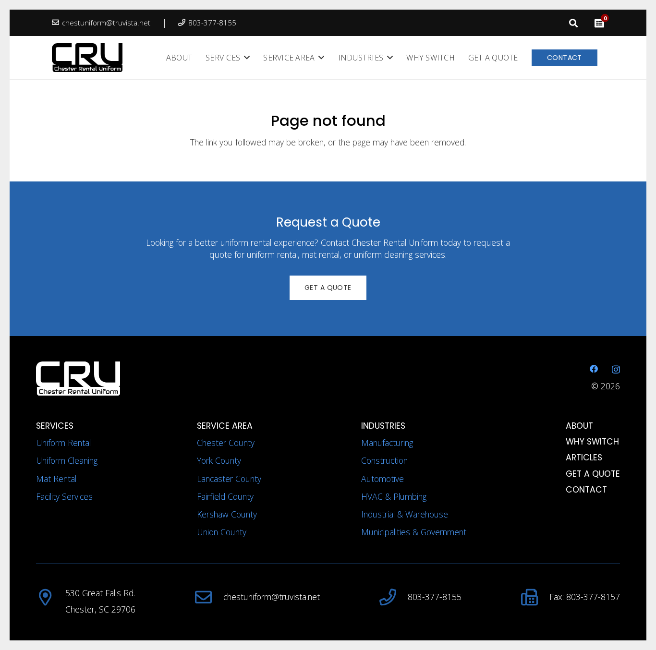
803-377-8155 (435, 596)
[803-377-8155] (393, 597)
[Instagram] (616, 369)
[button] (573, 23)
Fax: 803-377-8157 (584, 596)
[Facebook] (594, 369)
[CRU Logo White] (176, 378)
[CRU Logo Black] (87, 57)
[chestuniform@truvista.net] (208, 597)
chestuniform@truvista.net (271, 596)
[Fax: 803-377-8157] (535, 597)
